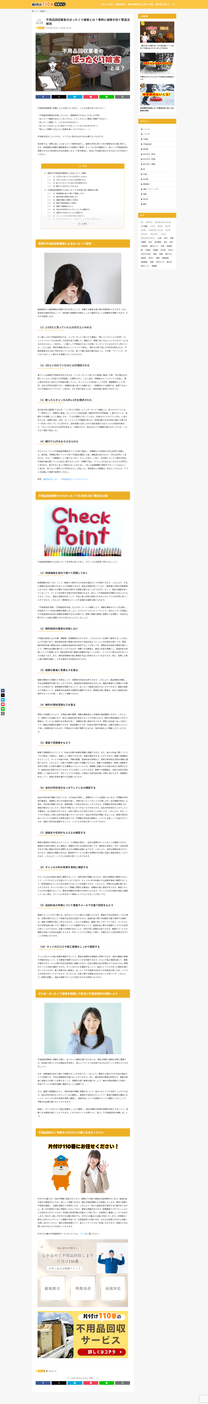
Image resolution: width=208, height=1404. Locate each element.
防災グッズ (160, 262)
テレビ (143, 230)
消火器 (163, 250)
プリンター (154, 234)
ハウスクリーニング (156, 230)
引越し (145, 174)
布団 (162, 246)
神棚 (160, 254)
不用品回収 (147, 144)
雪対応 (145, 199)
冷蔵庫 (143, 242)
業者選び (41, 28)
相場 (154, 254)
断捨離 (169, 246)
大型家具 (144, 246)
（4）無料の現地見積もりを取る (64, 203)
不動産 (145, 139)
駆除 (144, 204)
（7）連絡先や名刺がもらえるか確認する (67, 212)
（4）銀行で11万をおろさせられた (65, 186)
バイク (168, 230)
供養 (171, 238)
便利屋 (145, 149)
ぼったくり (52, 1371)
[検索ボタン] (173, 4)
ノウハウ (146, 134)
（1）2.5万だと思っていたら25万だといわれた (69, 176)
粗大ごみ (168, 254)
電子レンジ (145, 266)
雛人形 (169, 262)
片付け (170, 250)
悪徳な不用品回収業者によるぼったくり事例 (67, 173)
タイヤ (160, 226)
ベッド (163, 234)
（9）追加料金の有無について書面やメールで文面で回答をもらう (77, 219)
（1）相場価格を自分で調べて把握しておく (68, 193)
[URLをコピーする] (122, 97)
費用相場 (165, 258)
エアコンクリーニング (163, 222)
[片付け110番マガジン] (49, 4)
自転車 (143, 258)
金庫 (151, 262)
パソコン (144, 234)
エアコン (149, 222)
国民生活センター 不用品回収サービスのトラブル (65, 479)
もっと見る (83, 223)
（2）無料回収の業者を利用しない (65, 196)
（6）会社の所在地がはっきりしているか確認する (71, 209)
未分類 (145, 179)
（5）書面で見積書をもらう (62, 206)
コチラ (82, 1233)
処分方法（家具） (150, 154)
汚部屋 (148, 250)
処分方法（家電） (150, 159)
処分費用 (158, 242)
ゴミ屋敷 (144, 226)
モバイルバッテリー (148, 238)
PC (142, 222)
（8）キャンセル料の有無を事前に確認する (68, 216)
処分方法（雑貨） (150, 164)
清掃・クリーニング (150, 189)
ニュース (146, 129)
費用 (157, 258)
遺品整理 (144, 262)
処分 (150, 242)
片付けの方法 (145, 254)
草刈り (151, 258)
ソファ (152, 226)
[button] (43, 97)
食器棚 (154, 266)
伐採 (165, 238)
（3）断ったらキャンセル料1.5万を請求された (69, 183)
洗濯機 (155, 250)
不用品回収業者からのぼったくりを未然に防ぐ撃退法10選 (73, 189)
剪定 (165, 242)
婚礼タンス (154, 246)
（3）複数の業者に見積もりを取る (65, 200)
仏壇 (159, 238)
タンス (167, 226)
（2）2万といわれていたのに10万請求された (69, 179)
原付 (171, 242)
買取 (144, 194)
